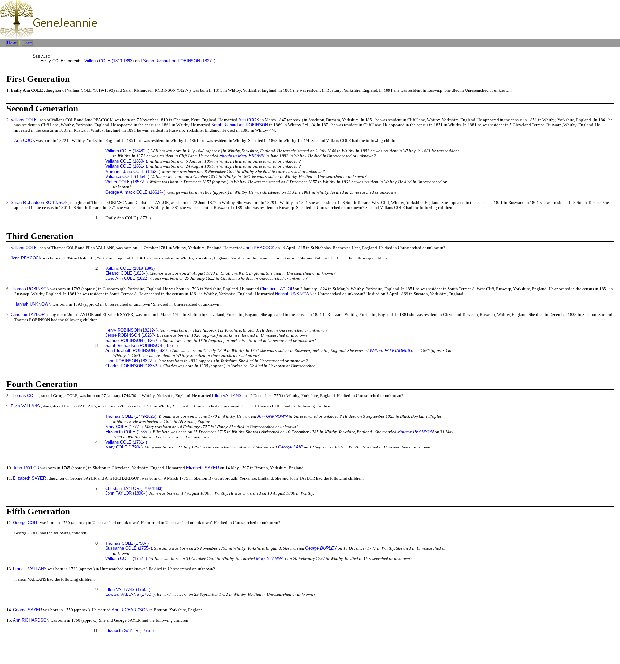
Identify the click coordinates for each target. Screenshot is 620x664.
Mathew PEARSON (415, 431)
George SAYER (27, 609)
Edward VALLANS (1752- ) (130, 594)
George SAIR (290, 447)
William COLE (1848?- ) (127, 150)
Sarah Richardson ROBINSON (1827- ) (179, 60)
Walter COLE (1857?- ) (126, 181)
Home (12, 43)
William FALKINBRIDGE (392, 350)
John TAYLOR (26, 467)
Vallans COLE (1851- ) (126, 166)
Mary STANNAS (271, 558)
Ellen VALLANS (227, 395)
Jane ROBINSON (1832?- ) (130, 360)
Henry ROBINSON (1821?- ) (131, 330)
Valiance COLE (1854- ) (127, 176)
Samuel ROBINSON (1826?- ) (133, 340)
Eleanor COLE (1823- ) (126, 273)
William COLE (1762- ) (126, 558)
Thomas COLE (24, 395)
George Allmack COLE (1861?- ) (135, 192)
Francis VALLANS (30, 568)
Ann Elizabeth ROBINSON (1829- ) (137, 350)
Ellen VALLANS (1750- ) (127, 589)
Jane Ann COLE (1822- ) (128, 278)
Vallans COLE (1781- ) (126, 442)
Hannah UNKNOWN (293, 293)
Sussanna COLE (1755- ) (128, 548)
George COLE (26, 522)
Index (27, 43)
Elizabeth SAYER (202, 467)
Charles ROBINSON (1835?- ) (133, 366)
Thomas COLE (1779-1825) (130, 416)
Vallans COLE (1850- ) (126, 161)
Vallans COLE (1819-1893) (109, 60)
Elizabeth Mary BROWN (241, 155)
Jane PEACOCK (258, 247)
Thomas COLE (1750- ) (127, 543)
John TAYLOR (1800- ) (126, 493)
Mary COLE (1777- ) (124, 426)
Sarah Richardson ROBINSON (239, 124)
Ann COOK (248, 119)
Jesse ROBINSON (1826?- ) (131, 335)
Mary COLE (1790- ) (124, 447)
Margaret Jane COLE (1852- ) (132, 171)
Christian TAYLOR (277, 288)
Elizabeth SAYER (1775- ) (129, 630)
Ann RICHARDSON (130, 609)
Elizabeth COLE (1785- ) (128, 431)
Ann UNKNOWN (272, 416)
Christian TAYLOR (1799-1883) (133, 488)
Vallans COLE (24, 119)
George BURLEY (321, 548)
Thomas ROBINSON (30, 288)
